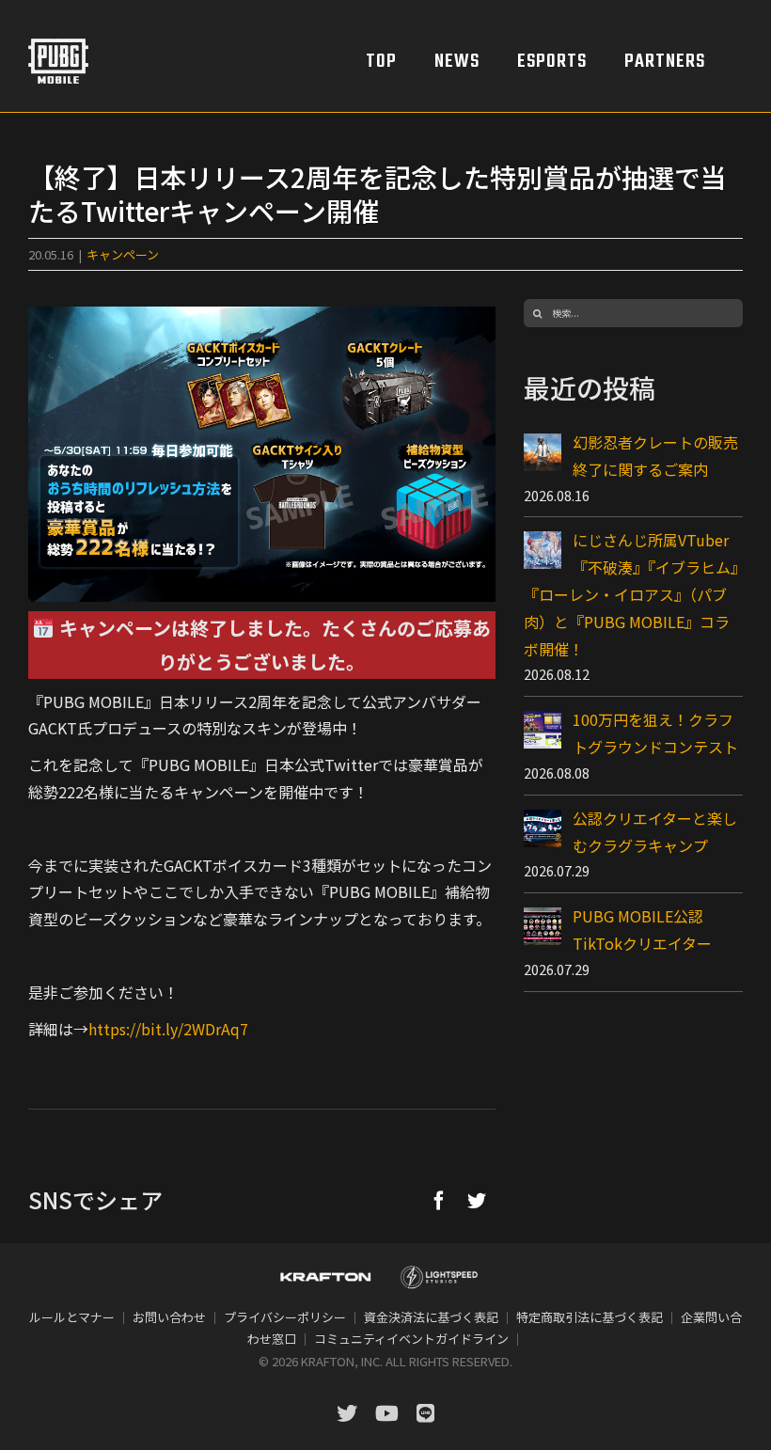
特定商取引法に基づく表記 (589, 1317)
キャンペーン (123, 254)
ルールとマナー (72, 1317)
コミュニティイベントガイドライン (411, 1339)
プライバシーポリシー (285, 1317)
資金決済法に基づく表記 (431, 1317)
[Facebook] (439, 1200)
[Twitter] (477, 1200)
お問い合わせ (169, 1317)
